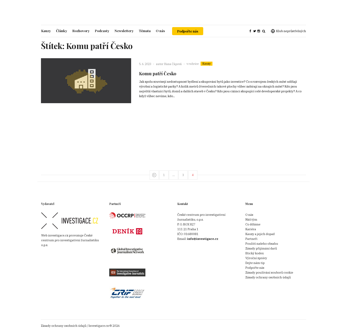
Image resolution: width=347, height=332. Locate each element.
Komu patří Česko (157, 73)
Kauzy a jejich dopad (260, 234)
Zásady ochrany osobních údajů (268, 277)
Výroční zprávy (256, 258)
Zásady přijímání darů (261, 248)
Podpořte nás (187, 31)
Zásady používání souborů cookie (269, 272)
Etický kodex (254, 253)
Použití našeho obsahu (261, 243)
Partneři (251, 239)
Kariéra (250, 229)
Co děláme (252, 224)
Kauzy (206, 63)
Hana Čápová (173, 64)
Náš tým (251, 219)
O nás (249, 215)
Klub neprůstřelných (291, 31)
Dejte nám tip (255, 263)
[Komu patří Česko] (86, 103)
